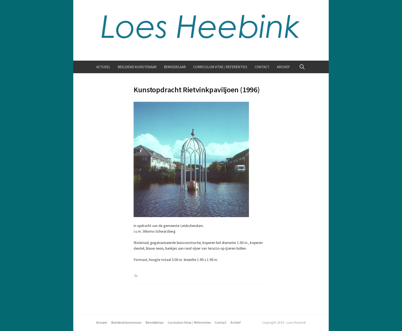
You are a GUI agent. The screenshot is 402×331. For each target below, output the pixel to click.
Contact (262, 67)
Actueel (103, 67)
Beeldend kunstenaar (137, 67)
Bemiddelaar (175, 67)
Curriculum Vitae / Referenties (220, 67)
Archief (283, 67)
